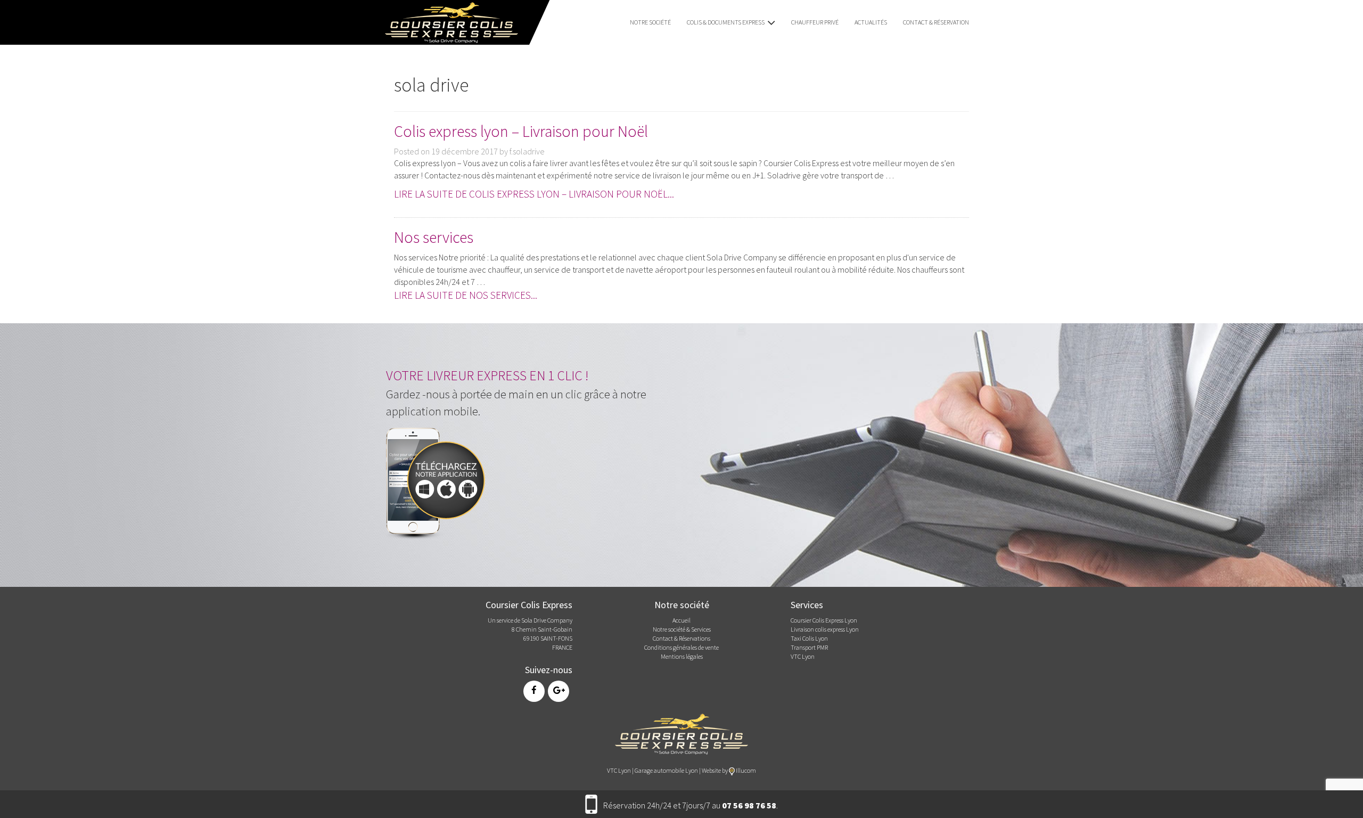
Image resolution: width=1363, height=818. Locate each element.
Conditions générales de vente (681, 647)
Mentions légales (682, 656)
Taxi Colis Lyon (809, 638)
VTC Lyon (803, 656)
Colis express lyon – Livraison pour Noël (521, 131)
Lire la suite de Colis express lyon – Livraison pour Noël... (534, 193)
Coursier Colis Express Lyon (824, 620)
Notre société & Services (682, 629)
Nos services (433, 237)
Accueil (681, 620)
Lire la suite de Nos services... (465, 295)
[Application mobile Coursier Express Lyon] (439, 481)
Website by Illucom (729, 770)
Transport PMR (809, 647)
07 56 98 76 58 (749, 805)
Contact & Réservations (681, 638)
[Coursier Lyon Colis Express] (448, 21)
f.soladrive (527, 151)
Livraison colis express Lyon (825, 629)
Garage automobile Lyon (666, 770)
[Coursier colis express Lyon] (681, 733)
